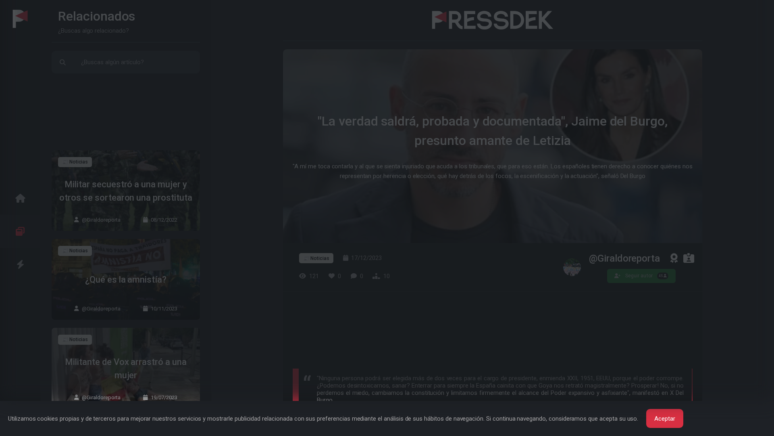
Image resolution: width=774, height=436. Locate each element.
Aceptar (664, 418)
